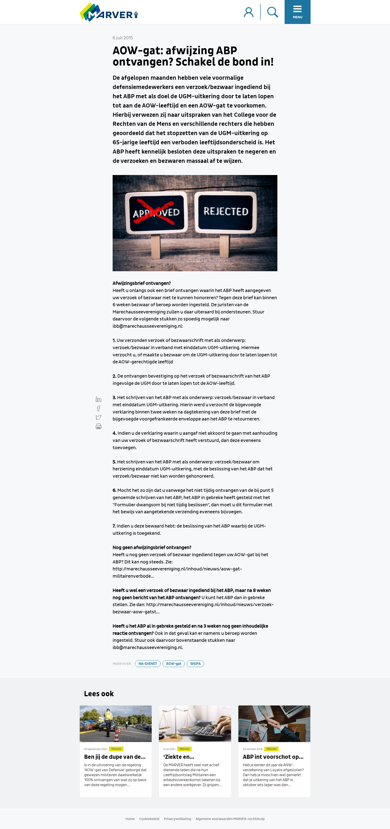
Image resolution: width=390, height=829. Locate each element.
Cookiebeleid (149, 819)
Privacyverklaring (177, 819)
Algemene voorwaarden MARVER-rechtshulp (230, 819)
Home (130, 819)
